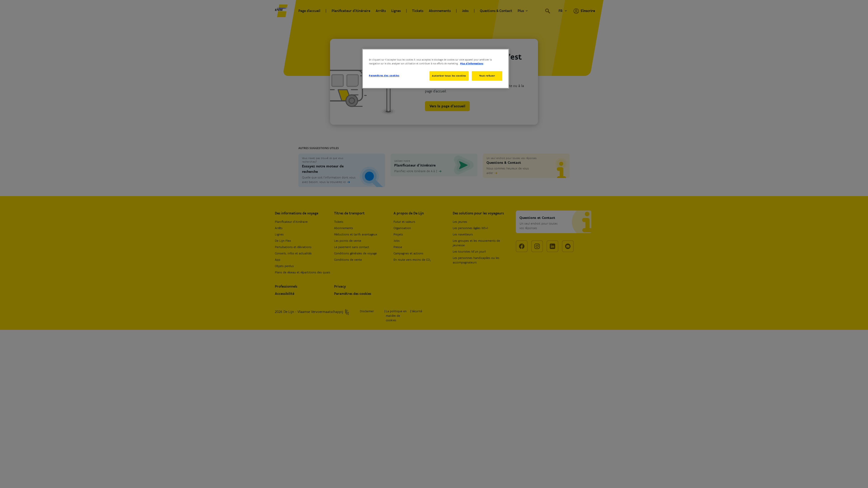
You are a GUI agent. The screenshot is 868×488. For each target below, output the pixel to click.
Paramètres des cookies (384, 75)
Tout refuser (487, 75)
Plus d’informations (471, 63)
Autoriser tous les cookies (449, 75)
